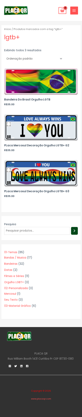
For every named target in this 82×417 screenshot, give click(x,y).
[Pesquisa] (74, 231)
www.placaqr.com (41, 398)
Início (7, 29)
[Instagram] (10, 366)
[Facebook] (27, 366)
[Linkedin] (21, 366)
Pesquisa (10, 224)
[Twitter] (16, 366)
